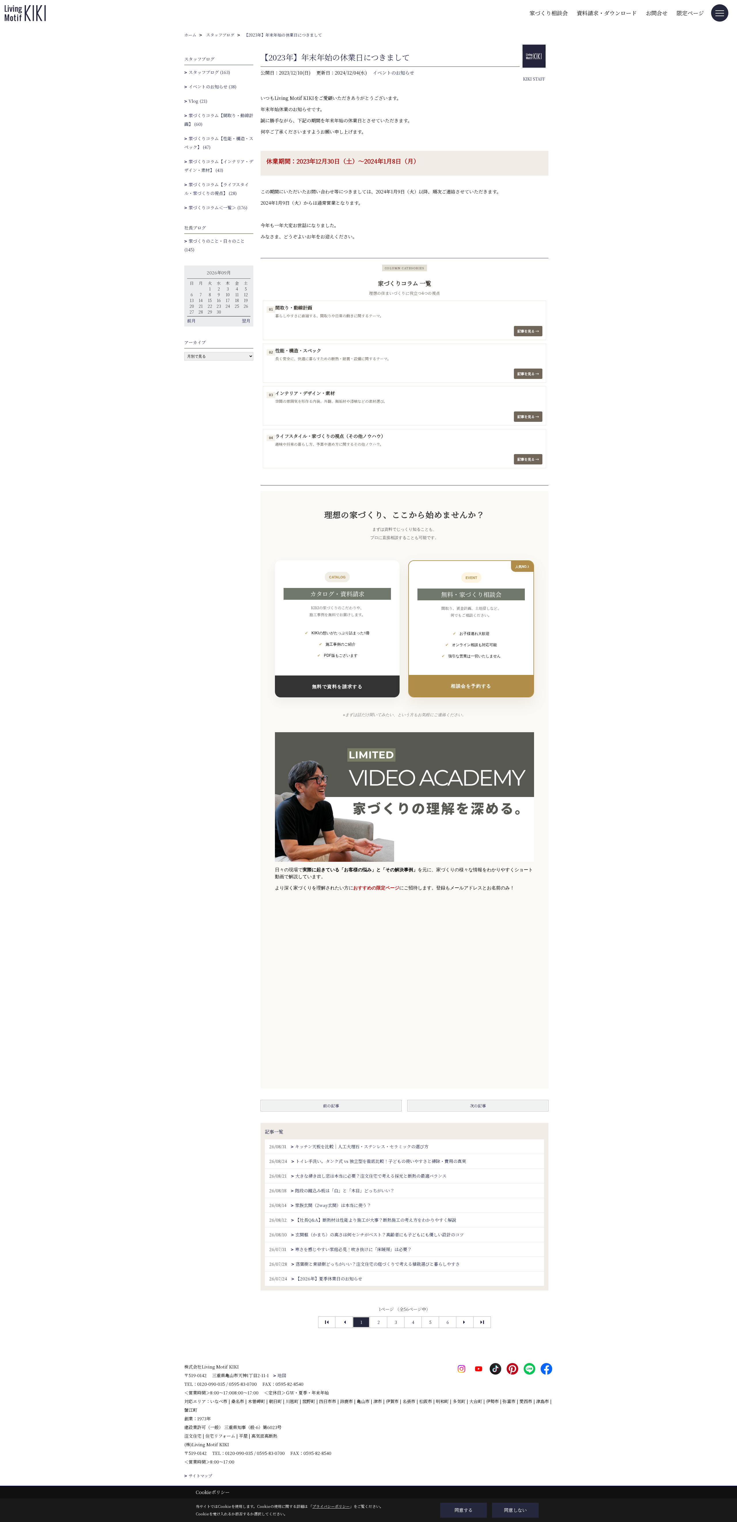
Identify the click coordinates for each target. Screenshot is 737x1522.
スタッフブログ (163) (209, 72)
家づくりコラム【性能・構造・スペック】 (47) (218, 142)
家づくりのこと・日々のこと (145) (214, 245)
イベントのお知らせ (393, 72)
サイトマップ (200, 1475)
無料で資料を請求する (337, 686)
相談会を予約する (471, 685)
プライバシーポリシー (331, 1506)
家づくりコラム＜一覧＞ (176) (218, 207)
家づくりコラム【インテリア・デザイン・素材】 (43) (218, 165)
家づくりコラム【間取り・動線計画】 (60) (218, 119)
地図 (282, 1375)
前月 (191, 321)
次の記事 (478, 1106)
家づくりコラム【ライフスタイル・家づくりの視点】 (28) (216, 188)
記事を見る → (528, 331)
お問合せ (657, 13)
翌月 (246, 321)
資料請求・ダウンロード (607, 13)
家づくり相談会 (548, 13)
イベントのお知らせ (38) (212, 86)
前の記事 (331, 1106)
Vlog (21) (198, 101)
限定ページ (690, 13)
